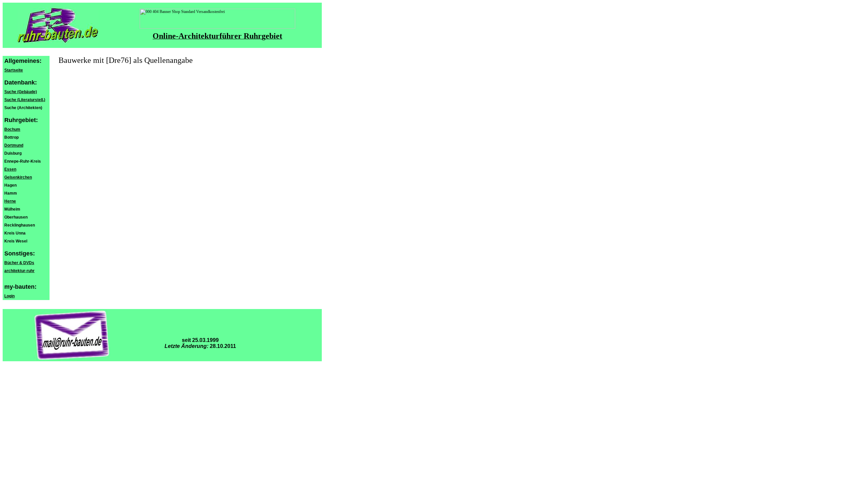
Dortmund (13, 145)
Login (9, 296)
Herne (10, 201)
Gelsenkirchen (18, 177)
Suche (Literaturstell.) (24, 99)
